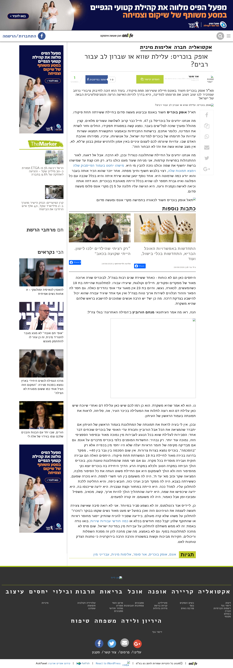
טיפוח (80, 621)
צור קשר (110, 652)
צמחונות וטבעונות (134, 605)
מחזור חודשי (116, 608)
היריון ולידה (141, 621)
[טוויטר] (111, 645)
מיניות (45, 603)
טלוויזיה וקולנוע (86, 603)
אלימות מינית (156, 47)
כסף (192, 605)
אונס (172, 554)
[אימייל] (124, 642)
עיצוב (15, 591)
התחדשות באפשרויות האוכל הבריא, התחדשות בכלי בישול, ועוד (168, 253)
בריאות (111, 591)
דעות (228, 603)
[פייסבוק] (99, 644)
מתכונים (139, 603)
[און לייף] (116, 578)
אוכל (135, 591)
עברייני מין (101, 554)
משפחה (105, 621)
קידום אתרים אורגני (59, 663)
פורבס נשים (187, 608)
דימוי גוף (226, 605)
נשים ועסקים (187, 603)
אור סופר (140, 554)
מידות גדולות (160, 608)
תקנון (96, 652)
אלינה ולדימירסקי (122, 264)
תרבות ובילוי (74, 591)
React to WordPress (108, 663)
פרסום (124, 652)
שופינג (92, 608)
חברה (180, 47)
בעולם (227, 614)
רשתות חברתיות (222, 608)
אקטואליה (200, 47)
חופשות (92, 605)
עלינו (137, 652)
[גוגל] (137, 645)
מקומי (227, 616)
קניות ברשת (160, 605)
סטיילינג (162, 603)
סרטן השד (117, 603)
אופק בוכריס (158, 554)
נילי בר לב (191, 267)
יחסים (38, 591)
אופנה (157, 591)
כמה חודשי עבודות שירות (109, 521)
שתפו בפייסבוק (97, 79)
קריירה (183, 591)
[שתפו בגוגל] (206, 169)
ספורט (119, 605)
